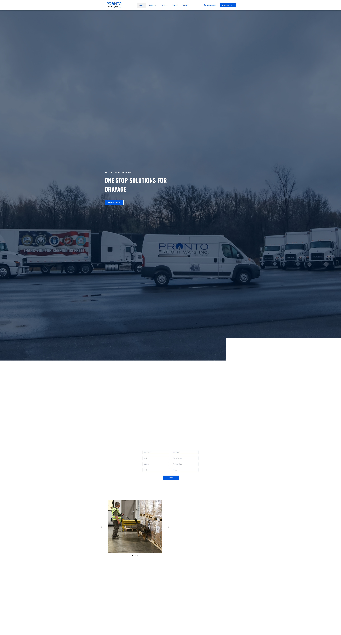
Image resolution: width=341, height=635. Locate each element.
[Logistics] (190, 391)
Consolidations (210, 396)
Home (141, 6)
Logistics (190, 396)
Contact (185, 6)
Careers (174, 6)
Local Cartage (131, 396)
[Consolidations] (210, 391)
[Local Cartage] (131, 391)
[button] (101, 527)
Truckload (150, 396)
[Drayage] (170, 391)
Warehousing (111, 396)
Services (151, 6)
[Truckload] (150, 391)
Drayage (170, 396)
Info (163, 6)
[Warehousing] (111, 391)
